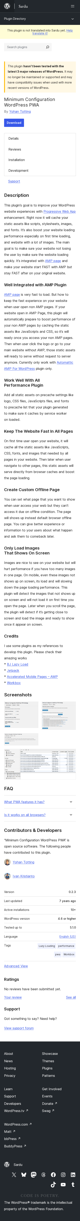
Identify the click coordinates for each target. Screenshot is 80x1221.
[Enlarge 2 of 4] (70, 707)
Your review (13, 997)
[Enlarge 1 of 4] (33, 707)
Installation (16, 160)
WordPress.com (18, 1124)
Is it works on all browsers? (25, 815)
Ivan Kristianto (24, 876)
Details (13, 138)
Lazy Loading (47, 945)
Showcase (50, 1054)
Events (47, 1096)
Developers (12, 1104)
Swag (48, 1111)
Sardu (18, 1165)
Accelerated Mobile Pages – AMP (32, 677)
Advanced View (16, 966)
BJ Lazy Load (17, 664)
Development (18, 170)
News (8, 1061)
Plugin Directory (15, 18)
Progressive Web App (59, 211)
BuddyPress (15, 1146)
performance (66, 945)
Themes (48, 1061)
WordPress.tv (16, 1111)
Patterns (48, 1076)
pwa (57, 954)
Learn (8, 1089)
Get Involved (52, 1089)
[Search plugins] (47, 47)
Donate (49, 1104)
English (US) (67, 936)
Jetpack (13, 670)
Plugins (47, 1068)
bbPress (12, 1139)
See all (71, 997)
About (8, 1054)
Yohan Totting (20, 111)
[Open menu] (73, 6)
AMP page (53, 261)
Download (14, 122)
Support (14, 181)
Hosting (10, 1068)
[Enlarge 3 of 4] (33, 739)
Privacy (9, 1076)
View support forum (19, 1028)
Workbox (14, 683)
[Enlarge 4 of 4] (70, 754)
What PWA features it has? (24, 802)
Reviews (14, 149)
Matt (10, 1131)
